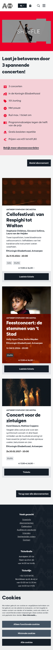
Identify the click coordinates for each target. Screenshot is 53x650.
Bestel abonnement (39, 163)
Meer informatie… (30, 615)
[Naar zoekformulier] (40, 6)
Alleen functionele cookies (27, 624)
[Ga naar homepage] (7, 5)
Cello (9, 263)
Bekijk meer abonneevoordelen (21, 147)
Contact (26, 540)
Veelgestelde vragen (27, 536)
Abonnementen (26, 523)
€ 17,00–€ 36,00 (26, 268)
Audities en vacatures (26, 530)
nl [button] (21, 6)
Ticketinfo (26, 519)
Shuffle (17, 263)
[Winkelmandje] (32, 6)
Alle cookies (27, 642)
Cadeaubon (26, 526)
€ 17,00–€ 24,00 (26, 463)
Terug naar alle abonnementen (33, 493)
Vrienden (26, 533)
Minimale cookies (26, 633)
